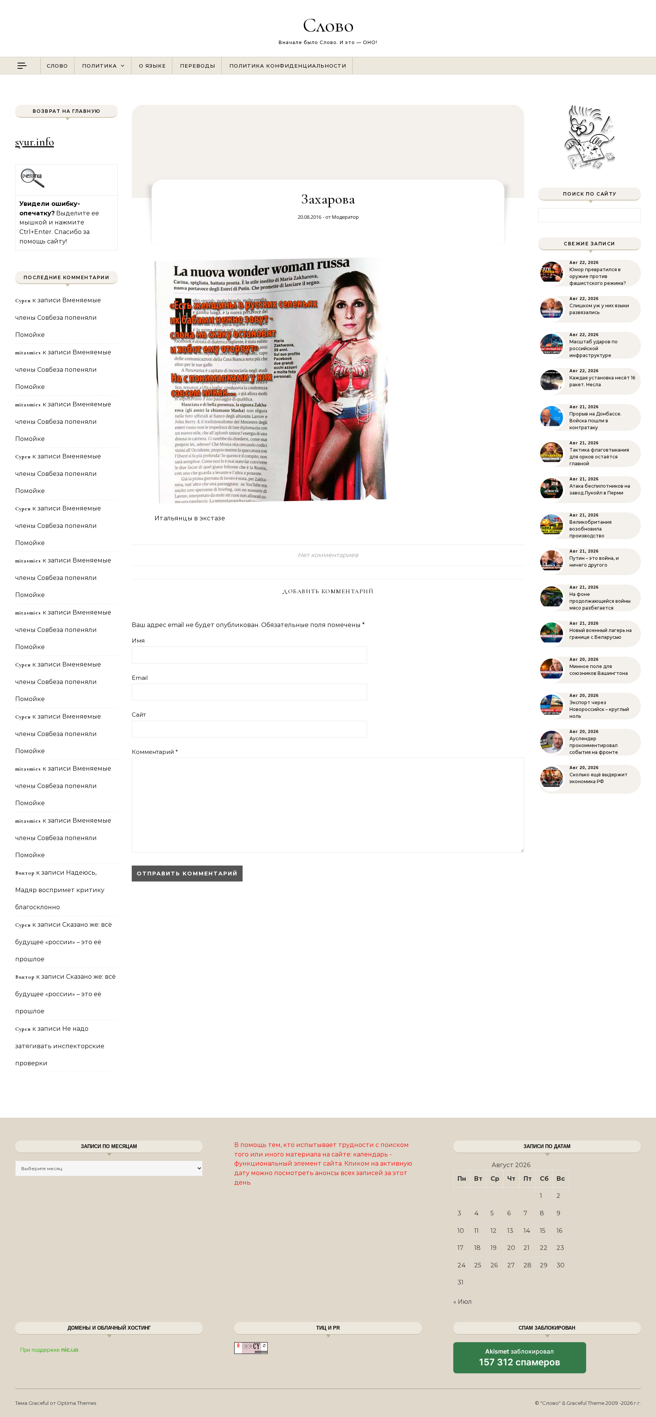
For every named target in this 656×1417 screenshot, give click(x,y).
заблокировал (519, 1360)
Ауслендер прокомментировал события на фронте (593, 745)
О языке (152, 66)
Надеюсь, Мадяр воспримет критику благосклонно (59, 890)
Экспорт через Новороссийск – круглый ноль (599, 709)
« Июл (462, 1301)
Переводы (197, 66)
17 (460, 1247)
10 (460, 1230)
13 (510, 1230)
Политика (99, 66)
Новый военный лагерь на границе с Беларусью (600, 633)
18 (477, 1247)
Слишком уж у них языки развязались (599, 309)
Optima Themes (76, 1403)
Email (140, 677)
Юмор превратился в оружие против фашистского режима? (597, 276)
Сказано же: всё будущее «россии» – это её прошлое (63, 942)
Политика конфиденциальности (287, 66)
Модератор (345, 216)
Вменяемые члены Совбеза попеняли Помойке (58, 317)
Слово (328, 25)
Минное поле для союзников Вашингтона (598, 669)
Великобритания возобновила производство (590, 529)
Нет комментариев (328, 555)
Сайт (139, 714)
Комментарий (155, 751)
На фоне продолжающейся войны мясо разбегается (600, 601)
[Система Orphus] (32, 186)
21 (527, 1247)
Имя (138, 640)
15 (543, 1230)
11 (476, 1230)
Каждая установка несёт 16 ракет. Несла (602, 381)
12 (493, 1230)
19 (493, 1247)
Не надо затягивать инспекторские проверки (59, 1046)
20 (511, 1247)
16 (559, 1230)
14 (527, 1230)
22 (543, 1247)
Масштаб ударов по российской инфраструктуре (593, 348)
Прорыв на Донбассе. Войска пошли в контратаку (595, 420)
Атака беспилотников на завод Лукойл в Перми (599, 489)
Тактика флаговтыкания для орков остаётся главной (599, 456)
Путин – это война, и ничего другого (594, 561)
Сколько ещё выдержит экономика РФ (598, 778)
